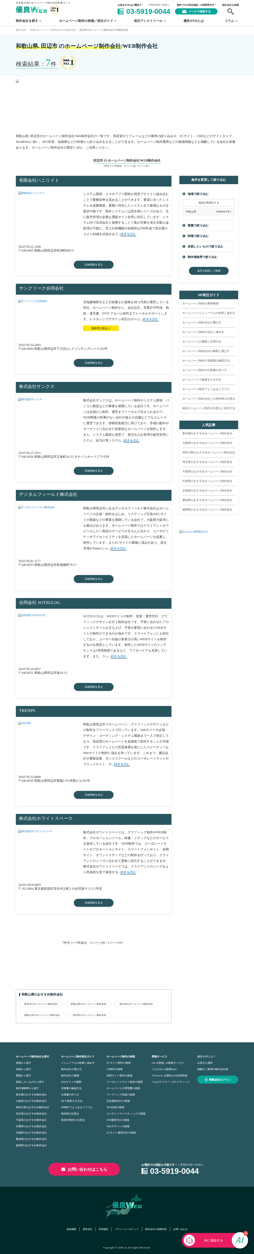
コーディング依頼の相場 (121, 1094)
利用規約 (103, 1229)
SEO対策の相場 (115, 1107)
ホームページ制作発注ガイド (78, 1056)
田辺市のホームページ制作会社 (89, 1015)
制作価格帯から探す (27, 1088)
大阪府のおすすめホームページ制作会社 (207, 442)
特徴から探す (23, 1069)
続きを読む (128, 234)
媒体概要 (71, 1229)
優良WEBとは (194, 20)
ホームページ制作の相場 (121, 1056)
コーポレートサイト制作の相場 (125, 1081)
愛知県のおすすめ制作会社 (31, 1139)
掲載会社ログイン (220, 1079)
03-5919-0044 (148, 11)
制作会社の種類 (70, 1075)
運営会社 (87, 1229)
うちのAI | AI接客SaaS (164, 1069)
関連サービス (159, 1056)
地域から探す (23, 1062)
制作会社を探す (27, 20)
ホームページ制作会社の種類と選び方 (206, 351)
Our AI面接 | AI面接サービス (168, 1062)
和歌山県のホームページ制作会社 (88, 1004)
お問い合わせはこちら (87, 1169)
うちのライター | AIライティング (171, 1081)
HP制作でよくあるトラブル (77, 1107)
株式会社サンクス (37, 386)
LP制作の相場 (114, 1069)
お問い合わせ (180, 1229)
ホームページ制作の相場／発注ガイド (86, 20)
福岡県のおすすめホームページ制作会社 (207, 509)
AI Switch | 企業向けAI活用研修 (169, 1075)
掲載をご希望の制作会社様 (212, 1069)
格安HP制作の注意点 (73, 1119)
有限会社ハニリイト (39, 180)
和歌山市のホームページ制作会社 (42, 1015)
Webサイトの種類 (71, 1081)
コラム (229, 20)
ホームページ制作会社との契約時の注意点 (208, 398)
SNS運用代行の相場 (118, 1119)
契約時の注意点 (70, 1113)
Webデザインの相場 (118, 1126)
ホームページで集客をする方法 (201, 379)
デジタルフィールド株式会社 (48, 494)
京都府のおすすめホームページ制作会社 (207, 490)
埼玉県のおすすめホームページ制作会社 (207, 462)
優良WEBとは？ (206, 1056)
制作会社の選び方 (71, 1069)
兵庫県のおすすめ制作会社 (31, 1126)
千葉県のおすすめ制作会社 (31, 1119)
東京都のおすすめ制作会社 (31, 1094)
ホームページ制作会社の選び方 (201, 322)
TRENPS (27, 710)
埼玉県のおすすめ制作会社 (31, 1113)
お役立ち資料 (205, 1062)
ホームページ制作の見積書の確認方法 (206, 360)
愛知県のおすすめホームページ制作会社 (207, 500)
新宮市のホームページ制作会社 (41, 1004)
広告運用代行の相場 (118, 1100)
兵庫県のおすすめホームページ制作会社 (207, 481)
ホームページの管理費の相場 (123, 1088)
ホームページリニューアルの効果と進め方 (208, 313)
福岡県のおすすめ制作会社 (31, 1145)
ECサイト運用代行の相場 (121, 1132)
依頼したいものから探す (30, 1081)
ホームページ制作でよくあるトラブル (206, 389)
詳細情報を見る (94, 264)
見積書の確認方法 (71, 1088)
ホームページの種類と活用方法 (201, 341)
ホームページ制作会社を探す (32, 1056)
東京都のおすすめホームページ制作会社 (207, 433)
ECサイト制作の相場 (119, 1062)
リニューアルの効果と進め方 (78, 1062)
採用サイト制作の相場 (119, 1075)
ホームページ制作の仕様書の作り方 (204, 370)
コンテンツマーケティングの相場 (126, 1113)
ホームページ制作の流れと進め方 (203, 332)
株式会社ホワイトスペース (46, 818)
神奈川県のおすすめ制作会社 (32, 1107)
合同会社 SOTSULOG (39, 602)
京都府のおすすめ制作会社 (31, 1132)
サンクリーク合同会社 (41, 288)
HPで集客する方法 (71, 1100)
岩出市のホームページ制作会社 (136, 1004)
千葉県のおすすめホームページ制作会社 (207, 471)
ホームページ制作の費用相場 (200, 303)
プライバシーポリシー (127, 1229)
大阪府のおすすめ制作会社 (31, 1100)
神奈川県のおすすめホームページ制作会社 (208, 452)
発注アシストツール (148, 20)
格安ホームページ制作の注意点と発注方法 (208, 408)
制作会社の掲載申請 (156, 1229)
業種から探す (23, 1075)
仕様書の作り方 (70, 1094)
